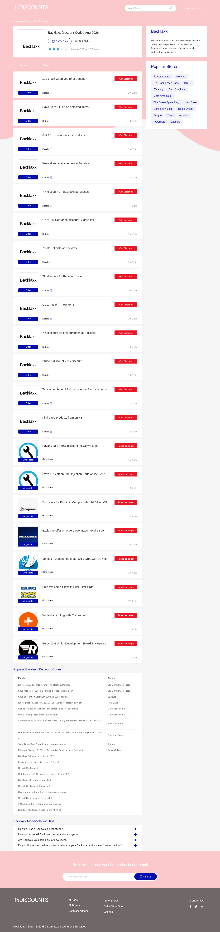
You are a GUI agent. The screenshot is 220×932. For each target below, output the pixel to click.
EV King (158, 89)
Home (16, 21)
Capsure (175, 121)
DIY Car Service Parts (166, 83)
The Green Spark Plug (166, 102)
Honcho (180, 76)
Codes (23, 65)
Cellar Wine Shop (114, 906)
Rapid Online (185, 108)
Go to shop (47, 459)
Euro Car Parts (177, 89)
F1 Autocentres (162, 76)
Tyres (170, 115)
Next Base (191, 102)
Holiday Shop (193, 8)
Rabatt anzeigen (126, 446)
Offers (46, 65)
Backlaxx (43, 21)
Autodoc (184, 115)
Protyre (157, 115)
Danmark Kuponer (78, 911)
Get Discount (126, 78)
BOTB (187, 83)
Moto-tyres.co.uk (162, 96)
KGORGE (159, 121)
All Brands (27, 21)
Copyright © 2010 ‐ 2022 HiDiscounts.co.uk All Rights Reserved (49, 926)
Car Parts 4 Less (162, 108)
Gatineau (109, 912)
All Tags (73, 900)
